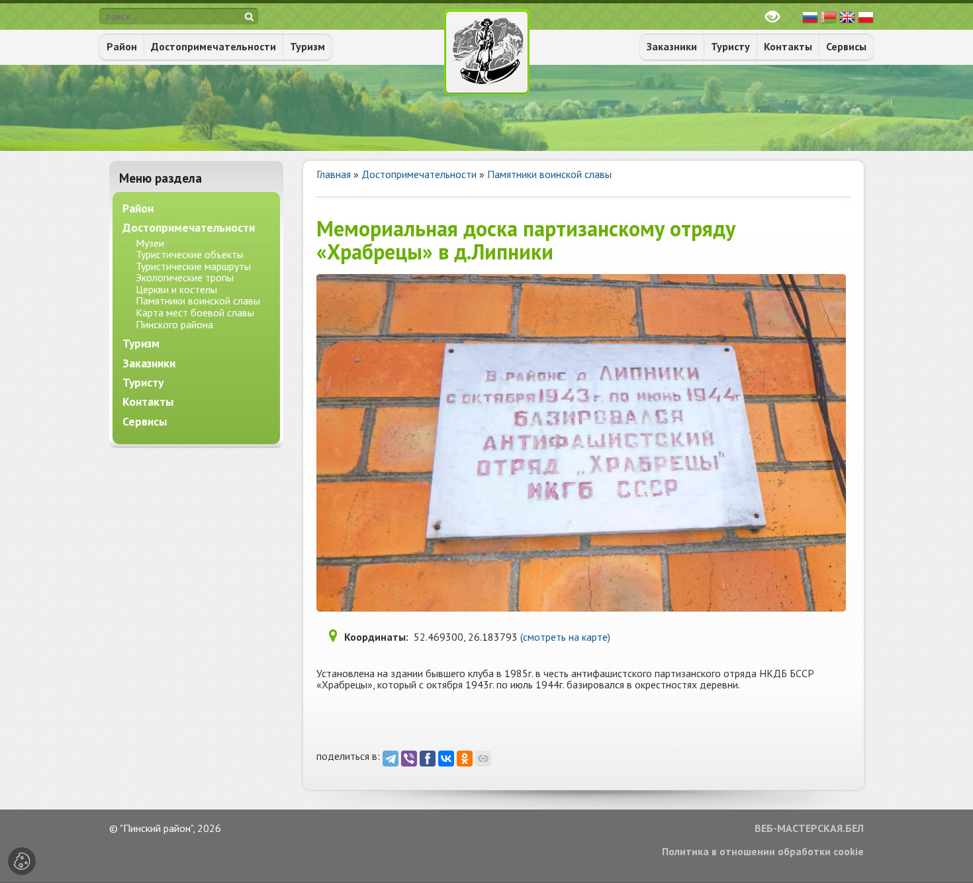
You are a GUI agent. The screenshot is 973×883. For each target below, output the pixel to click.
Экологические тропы (185, 277)
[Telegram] (390, 759)
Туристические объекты (190, 254)
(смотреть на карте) (565, 636)
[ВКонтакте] (446, 759)
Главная (333, 174)
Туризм (307, 46)
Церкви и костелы (176, 289)
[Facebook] (428, 759)
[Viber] (409, 759)
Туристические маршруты (193, 266)
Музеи (150, 243)
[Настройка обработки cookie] (22, 861)
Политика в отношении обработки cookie (763, 852)
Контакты (788, 46)
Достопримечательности (213, 46)
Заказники (672, 46)
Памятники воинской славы (549, 174)
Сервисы (846, 46)
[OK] (465, 759)
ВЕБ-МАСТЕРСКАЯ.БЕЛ (809, 829)
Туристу (730, 46)
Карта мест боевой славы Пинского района (195, 318)
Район (122, 46)
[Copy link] (483, 759)
